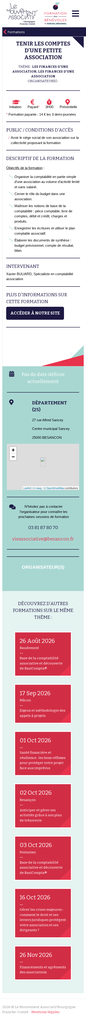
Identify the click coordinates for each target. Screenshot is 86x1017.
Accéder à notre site (35, 313)
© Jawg (37, 488)
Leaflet (27, 488)
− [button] (13, 457)
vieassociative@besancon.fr (43, 539)
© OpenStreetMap (54, 488)
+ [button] (13, 450)
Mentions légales (45, 1012)
